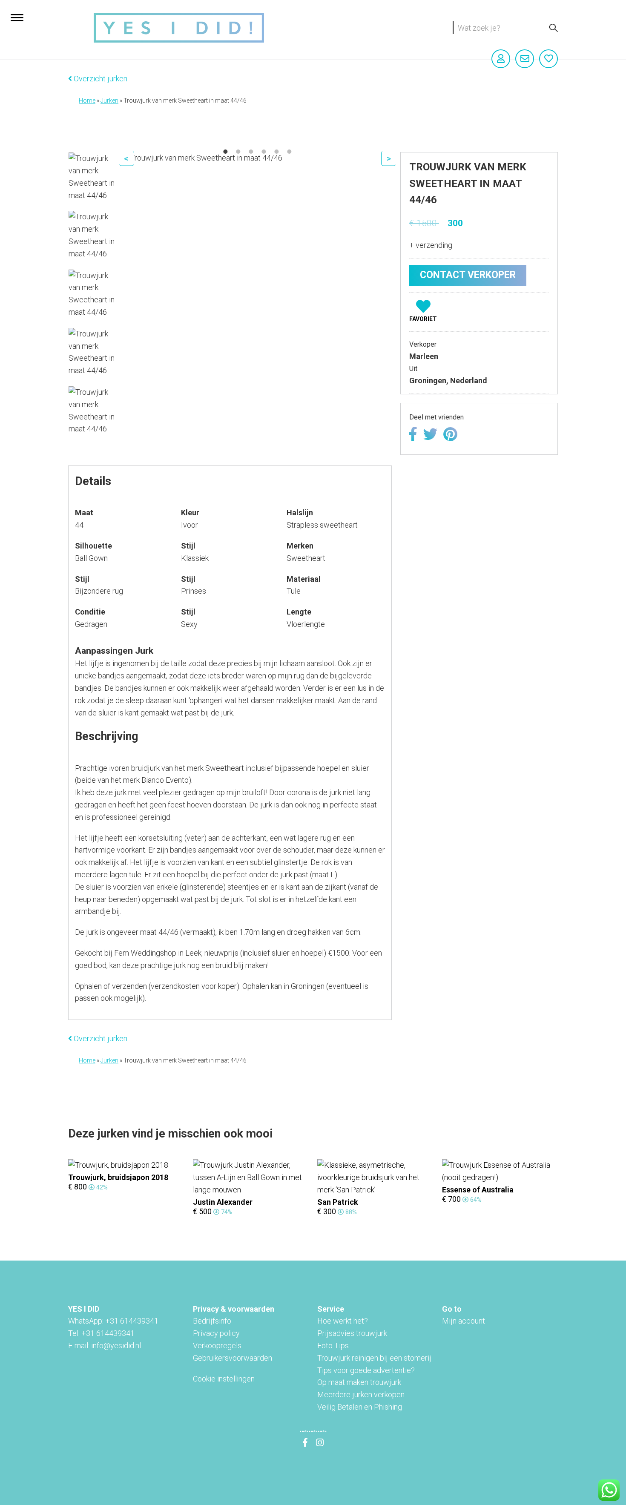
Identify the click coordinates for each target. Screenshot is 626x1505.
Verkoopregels (217, 1345)
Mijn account (463, 1320)
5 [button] (277, 151)
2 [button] (238, 151)
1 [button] (225, 151)
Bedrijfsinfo (212, 1320)
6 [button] (289, 151)
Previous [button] (126, 158)
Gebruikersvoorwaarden (232, 1357)
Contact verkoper (468, 275)
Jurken (109, 100)
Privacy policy (216, 1333)
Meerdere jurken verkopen (361, 1394)
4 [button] (264, 151)
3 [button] (251, 151)
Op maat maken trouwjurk (359, 1382)
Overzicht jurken (99, 78)
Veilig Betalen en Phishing (359, 1406)
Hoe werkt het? (342, 1320)
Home (87, 100)
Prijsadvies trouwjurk (352, 1333)
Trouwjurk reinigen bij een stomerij (374, 1357)
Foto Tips (333, 1345)
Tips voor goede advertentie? (366, 1370)
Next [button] (388, 158)
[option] (91, 177)
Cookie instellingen (224, 1378)
